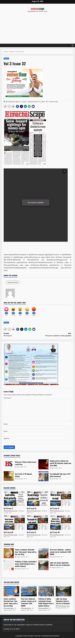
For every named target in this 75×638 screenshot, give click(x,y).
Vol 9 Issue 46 (55, 532)
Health (25, 591)
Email (5, 431)
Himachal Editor (9, 608)
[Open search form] (72, 45)
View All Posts (12, 282)
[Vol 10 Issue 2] (14, 499)
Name (6, 424)
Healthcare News (10, 587)
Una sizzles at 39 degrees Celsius (9, 476)
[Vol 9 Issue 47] (37, 523)
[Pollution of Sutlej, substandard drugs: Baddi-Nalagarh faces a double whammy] (46, 591)
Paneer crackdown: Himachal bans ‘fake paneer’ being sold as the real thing (9, 553)
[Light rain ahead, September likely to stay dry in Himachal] (63, 591)
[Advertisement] (37, 26)
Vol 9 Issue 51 (54, 508)
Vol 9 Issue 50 (8, 532)
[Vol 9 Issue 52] (37, 499)
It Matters (43, 594)
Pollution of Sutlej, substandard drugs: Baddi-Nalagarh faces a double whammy (9, 565)
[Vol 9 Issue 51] (60, 499)
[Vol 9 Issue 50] (14, 523)
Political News (9, 591)
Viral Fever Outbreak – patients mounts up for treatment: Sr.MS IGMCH (43, 553)
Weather (60, 594)
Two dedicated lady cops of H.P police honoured (43, 476)
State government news (12, 594)
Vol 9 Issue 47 (31, 532)
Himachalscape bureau (11, 511)
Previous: (8, 334)
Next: (58, 334)
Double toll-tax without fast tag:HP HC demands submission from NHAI (43, 464)
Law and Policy (10, 589)
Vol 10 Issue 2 (8, 508)
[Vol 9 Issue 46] (60, 523)
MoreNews (46, 636)
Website (6, 438)
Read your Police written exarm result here (9, 464)
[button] (5, 106)
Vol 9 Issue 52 (31, 508)
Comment (8, 398)
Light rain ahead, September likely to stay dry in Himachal (43, 565)
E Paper (6, 58)
